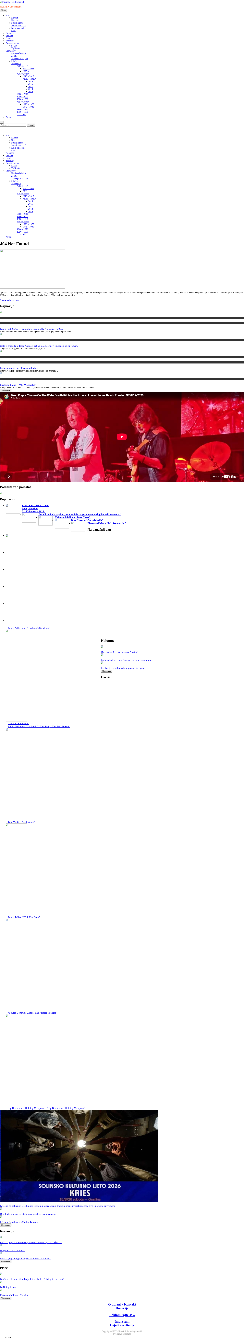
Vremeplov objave (19, 58)
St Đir (14, 46)
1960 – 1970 (22, 109)
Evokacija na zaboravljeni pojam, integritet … (124, 668)
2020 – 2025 (28, 68)
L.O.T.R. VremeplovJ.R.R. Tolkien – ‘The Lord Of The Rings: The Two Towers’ (39, 725)
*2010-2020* (23, 74)
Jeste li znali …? (18, 25)
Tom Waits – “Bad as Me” (21, 821)
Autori (8, 117)
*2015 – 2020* (29, 79)
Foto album (4, 323)
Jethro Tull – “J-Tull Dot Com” (24, 917)
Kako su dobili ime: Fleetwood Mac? (19, 368)
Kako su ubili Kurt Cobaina (14, 1295)
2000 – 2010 (22, 94)
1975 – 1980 (28, 107)
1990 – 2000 (22, 96)
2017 (30, 86)
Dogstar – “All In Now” (12, 1250)
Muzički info (17, 23)
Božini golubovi (8, 1287)
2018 (30, 89)
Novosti (14, 18)
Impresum (122, 1321)
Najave (14, 20)
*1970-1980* (23, 102)
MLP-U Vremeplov (16, 62)
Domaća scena (12, 43)
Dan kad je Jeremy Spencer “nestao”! (120, 651)
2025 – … (27, 71)
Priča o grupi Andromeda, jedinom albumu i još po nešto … (31, 1242)
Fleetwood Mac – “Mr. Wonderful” (18, 384)
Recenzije (10, 40)
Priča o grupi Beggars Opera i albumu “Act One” (25, 1258)
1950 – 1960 (22, 112)
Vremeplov (11, 51)
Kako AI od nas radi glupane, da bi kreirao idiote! (126, 660)
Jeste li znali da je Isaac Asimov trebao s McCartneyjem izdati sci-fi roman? (39, 345)
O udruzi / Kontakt (122, 1304)
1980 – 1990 (22, 99)
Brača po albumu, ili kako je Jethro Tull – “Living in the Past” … (33, 1279)
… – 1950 (21, 114)
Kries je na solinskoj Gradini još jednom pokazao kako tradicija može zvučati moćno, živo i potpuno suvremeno (57, 1205)
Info (7, 15)
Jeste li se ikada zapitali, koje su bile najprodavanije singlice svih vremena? (79, 514)
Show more (5, 390)
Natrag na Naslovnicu (9, 300)
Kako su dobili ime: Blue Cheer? (73, 517)
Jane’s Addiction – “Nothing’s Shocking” (29, 628)
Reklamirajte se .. (122, 1315)
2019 (30, 91)
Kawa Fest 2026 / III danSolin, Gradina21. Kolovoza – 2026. (31, 328)
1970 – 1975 (28, 104)
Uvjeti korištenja (122, 1325)
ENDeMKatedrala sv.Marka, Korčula (19, 1222)
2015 (30, 81)
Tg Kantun (16, 48)
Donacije (122, 1308)
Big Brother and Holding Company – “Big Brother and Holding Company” (46, 1108)
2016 (30, 84)
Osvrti (8, 38)
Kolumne (10, 33)
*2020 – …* (22, 66)
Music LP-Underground (10, 7)
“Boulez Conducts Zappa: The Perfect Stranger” (32, 1012)
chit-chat (9, 35)
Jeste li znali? (5, 340)
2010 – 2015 (28, 76)
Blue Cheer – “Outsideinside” (87, 520)
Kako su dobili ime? (8, 357)
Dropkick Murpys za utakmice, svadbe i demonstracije (28, 1213)
